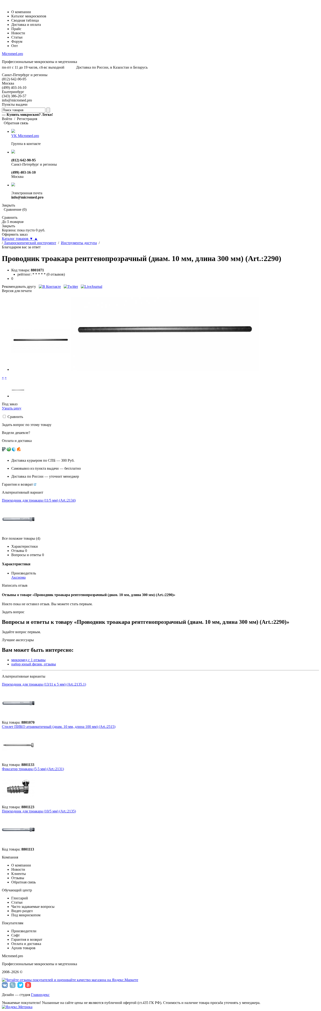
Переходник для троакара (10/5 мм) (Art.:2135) (39, 811)
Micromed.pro (12, 54)
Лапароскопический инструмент (30, 243)
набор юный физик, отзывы (33, 664)
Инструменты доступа (79, 243)
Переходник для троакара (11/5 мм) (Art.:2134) (39, 500)
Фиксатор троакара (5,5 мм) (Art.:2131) (33, 769)
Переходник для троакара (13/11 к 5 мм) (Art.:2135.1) (44, 684)
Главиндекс (40, 995)
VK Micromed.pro (25, 136)
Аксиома (18, 577)
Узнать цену (11, 408)
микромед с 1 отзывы (28, 660)
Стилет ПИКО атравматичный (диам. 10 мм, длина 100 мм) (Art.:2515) (58, 727)
